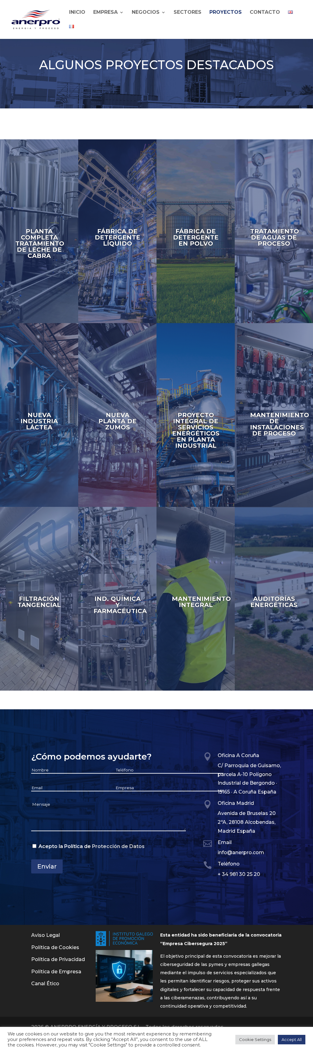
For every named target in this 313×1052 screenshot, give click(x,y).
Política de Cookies (55, 947)
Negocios (146, 12)
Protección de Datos (118, 846)
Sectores (187, 12)
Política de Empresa (56, 972)
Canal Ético (45, 983)
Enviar (47, 866)
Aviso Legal (45, 935)
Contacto (265, 12)
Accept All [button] (292, 1039)
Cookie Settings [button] (255, 1039)
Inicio (77, 12)
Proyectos (225, 12)
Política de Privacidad (58, 959)
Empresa (105, 12)
